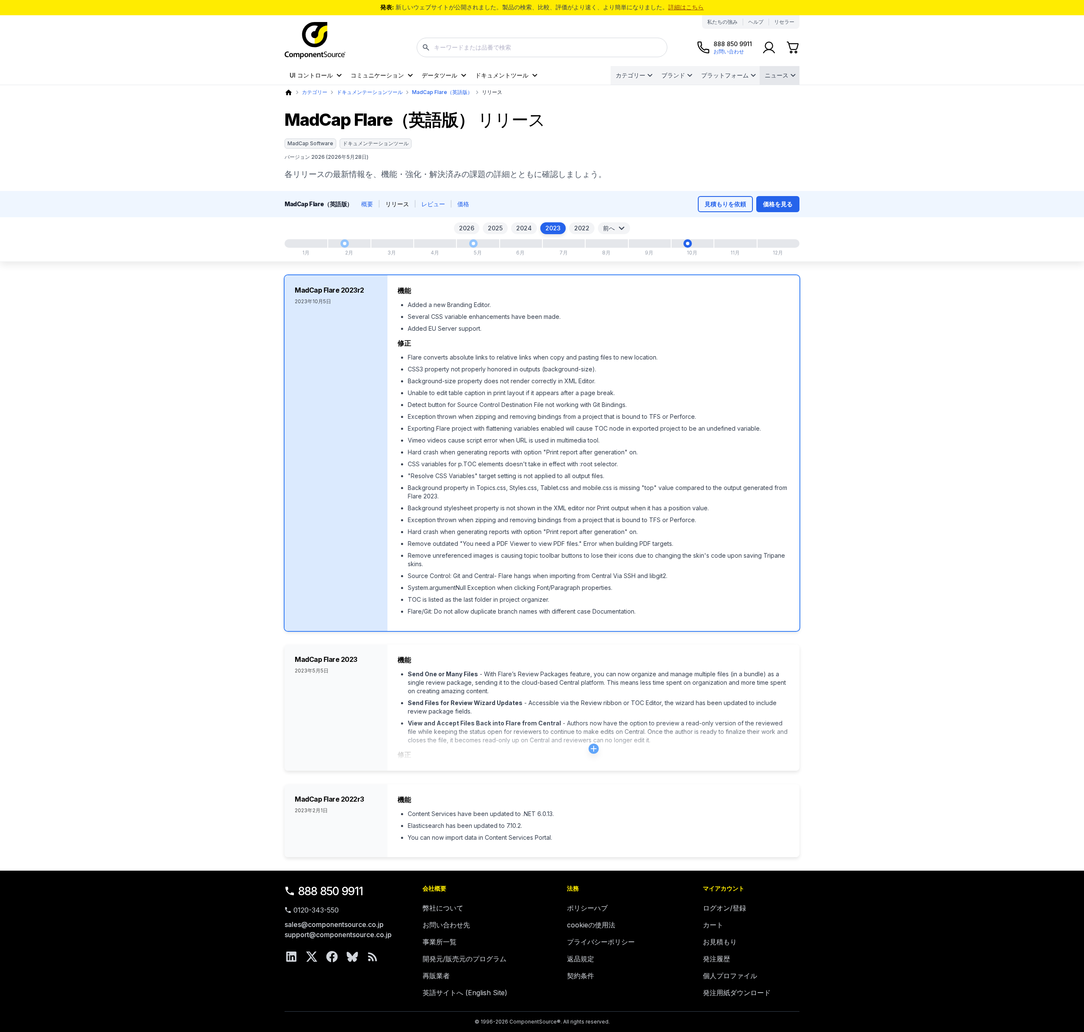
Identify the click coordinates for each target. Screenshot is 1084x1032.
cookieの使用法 (591, 925)
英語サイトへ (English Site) (465, 992)
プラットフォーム (725, 75)
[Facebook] (332, 956)
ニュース (776, 75)
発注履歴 (716, 959)
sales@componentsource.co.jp (334, 924)
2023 (553, 228)
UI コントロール (311, 75)
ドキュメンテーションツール (370, 92)
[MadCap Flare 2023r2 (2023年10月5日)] (687, 243)
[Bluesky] (352, 956)
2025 (495, 228)
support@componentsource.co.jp (338, 934)
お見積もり (720, 942)
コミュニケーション (377, 75)
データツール (439, 75)
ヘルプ (755, 22)
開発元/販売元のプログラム (464, 959)
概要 (367, 204)
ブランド (673, 75)
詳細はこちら (686, 7)
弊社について (443, 908)
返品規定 (580, 959)
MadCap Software (310, 143)
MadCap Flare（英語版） (442, 92)
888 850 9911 (330, 891)
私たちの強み (722, 22)
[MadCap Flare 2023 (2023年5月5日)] (473, 243)
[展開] (594, 749)
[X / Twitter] (311, 956)
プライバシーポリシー (601, 942)
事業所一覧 (439, 942)
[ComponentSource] (315, 40)
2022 (581, 228)
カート (713, 925)
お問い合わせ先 (446, 925)
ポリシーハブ (587, 908)
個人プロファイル (730, 975)
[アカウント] (769, 47)
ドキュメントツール (501, 75)
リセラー (784, 22)
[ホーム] (289, 93)
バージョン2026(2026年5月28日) (326, 157)
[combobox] (542, 47)
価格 (463, 204)
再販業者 (436, 975)
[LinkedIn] (291, 956)
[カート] (792, 47)
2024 (524, 228)
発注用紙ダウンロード (737, 992)
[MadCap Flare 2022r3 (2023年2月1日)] (344, 243)
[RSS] (372, 956)
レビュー (433, 204)
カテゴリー (630, 75)
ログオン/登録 (724, 908)
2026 (466, 228)
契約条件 (580, 975)
